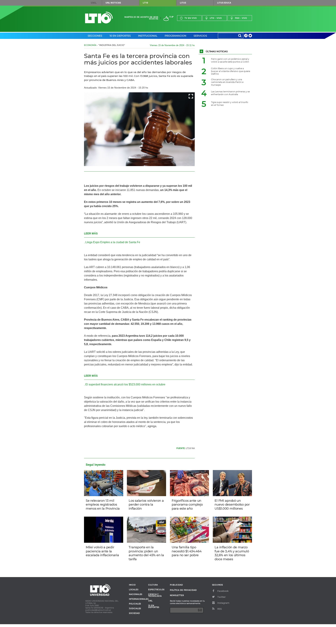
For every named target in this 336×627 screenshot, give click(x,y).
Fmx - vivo (241, 18)
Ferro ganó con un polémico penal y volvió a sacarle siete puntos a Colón (230, 60)
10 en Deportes (120, 35)
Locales (133, 590)
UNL (93, 3)
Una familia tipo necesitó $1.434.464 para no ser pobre (187, 551)
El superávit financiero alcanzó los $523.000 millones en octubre (125, 384)
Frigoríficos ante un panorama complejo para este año (187, 504)
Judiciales (135, 608)
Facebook (223, 591)
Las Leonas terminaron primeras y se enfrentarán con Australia (230, 93)
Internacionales (137, 599)
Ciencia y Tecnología (155, 595)
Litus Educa (224, 2)
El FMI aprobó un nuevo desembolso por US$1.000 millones (232, 504)
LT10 (145, 2)
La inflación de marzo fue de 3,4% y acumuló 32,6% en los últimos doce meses (232, 553)
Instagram (223, 602)
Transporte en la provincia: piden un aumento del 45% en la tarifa (146, 553)
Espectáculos (156, 590)
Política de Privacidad (183, 590)
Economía (90, 45)
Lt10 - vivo (216, 18)
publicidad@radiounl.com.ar (98, 610)
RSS (219, 608)
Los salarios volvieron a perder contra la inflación (146, 504)
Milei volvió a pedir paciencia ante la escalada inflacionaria (102, 551)
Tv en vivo (191, 18)
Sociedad (134, 613)
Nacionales (135, 594)
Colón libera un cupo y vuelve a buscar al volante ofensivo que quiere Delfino (230, 71)
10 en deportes (153, 606)
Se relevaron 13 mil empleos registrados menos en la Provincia (103, 504)
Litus (183, 2)
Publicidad (176, 585)
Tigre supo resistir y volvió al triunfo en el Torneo (229, 103)
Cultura (153, 585)
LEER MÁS (91, 233)
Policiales (135, 604)
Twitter (221, 596)
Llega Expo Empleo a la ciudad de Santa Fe (112, 242)
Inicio (132, 585)
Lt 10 (99, 17)
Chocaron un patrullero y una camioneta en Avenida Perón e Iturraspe (227, 82)
